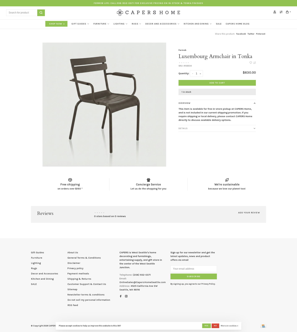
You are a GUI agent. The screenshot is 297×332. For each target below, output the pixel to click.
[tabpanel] (104, 105)
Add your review (249, 212)
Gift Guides (78, 23)
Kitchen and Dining (196, 23)
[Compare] (281, 12)
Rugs (135, 23)
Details (183, 128)
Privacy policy (75, 268)
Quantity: (184, 73)
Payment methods (78, 273)
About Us (72, 252)
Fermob (182, 50)
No (215, 326)
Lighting (119, 23)
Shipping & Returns (79, 278)
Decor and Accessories (160, 23)
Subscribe (193, 276)
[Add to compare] (254, 63)
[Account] (275, 12)
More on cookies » (229, 326)
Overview (184, 103)
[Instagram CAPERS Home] (126, 296)
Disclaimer (73, 263)
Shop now (56, 23)
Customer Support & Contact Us (86, 284)
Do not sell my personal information (88, 299)
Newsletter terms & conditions (86, 294)
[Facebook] (120, 296)
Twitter (251, 34)
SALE (219, 23)
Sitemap (72, 289)
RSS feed (72, 305)
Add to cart (217, 82)
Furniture (100, 23)
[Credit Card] (263, 326)
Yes (206, 326)
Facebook (241, 34)
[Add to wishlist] (251, 63)
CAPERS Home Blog (238, 23)
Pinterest (260, 34)
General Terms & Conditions (84, 257)
